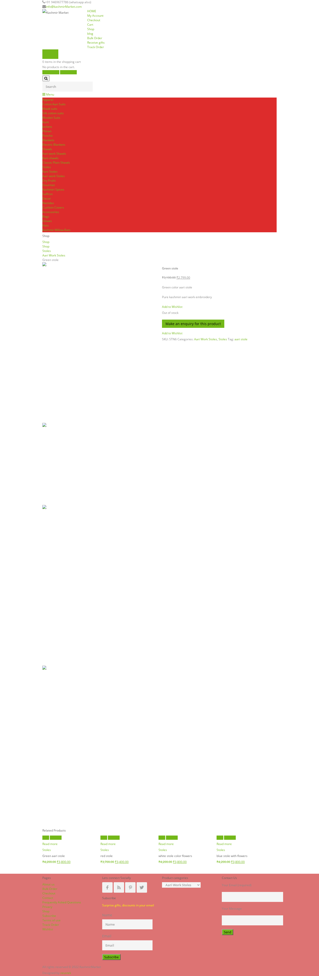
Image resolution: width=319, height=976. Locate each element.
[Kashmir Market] (62, 12)
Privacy (47, 907)
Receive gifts (96, 42)
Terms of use (51, 920)
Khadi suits (49, 109)
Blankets (48, 140)
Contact (47, 898)
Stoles (46, 167)
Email (106, 936)
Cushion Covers (53, 207)
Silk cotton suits (53, 113)
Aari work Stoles (53, 176)
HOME (91, 11)
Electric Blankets (53, 144)
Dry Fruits (49, 180)
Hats (45, 225)
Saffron (47, 194)
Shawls (47, 149)
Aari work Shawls (54, 153)
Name (107, 915)
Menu (49, 94)
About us (48, 884)
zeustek (65, 973)
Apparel (47, 100)
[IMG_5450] (99, 746)
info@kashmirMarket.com (64, 6)
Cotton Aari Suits (54, 104)
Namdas (48, 203)
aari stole (241, 339)
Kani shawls (50, 158)
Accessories (50, 212)
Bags (45, 216)
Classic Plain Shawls (56, 162)
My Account (95, 15)
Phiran (46, 131)
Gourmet (48, 185)
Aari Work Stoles (53, 255)
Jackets (47, 126)
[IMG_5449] (99, 464)
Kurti (45, 122)
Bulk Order (94, 38)
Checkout (93, 20)
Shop (90, 29)
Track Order (95, 47)
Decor (46, 198)
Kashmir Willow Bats (56, 230)
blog (90, 33)
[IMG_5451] (99, 342)
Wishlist (47, 929)
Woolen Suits (51, 118)
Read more (50, 844)
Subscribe (49, 916)
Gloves (47, 221)
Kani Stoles (50, 171)
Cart (90, 24)
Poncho (47, 135)
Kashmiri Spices (53, 189)
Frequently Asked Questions (61, 902)
